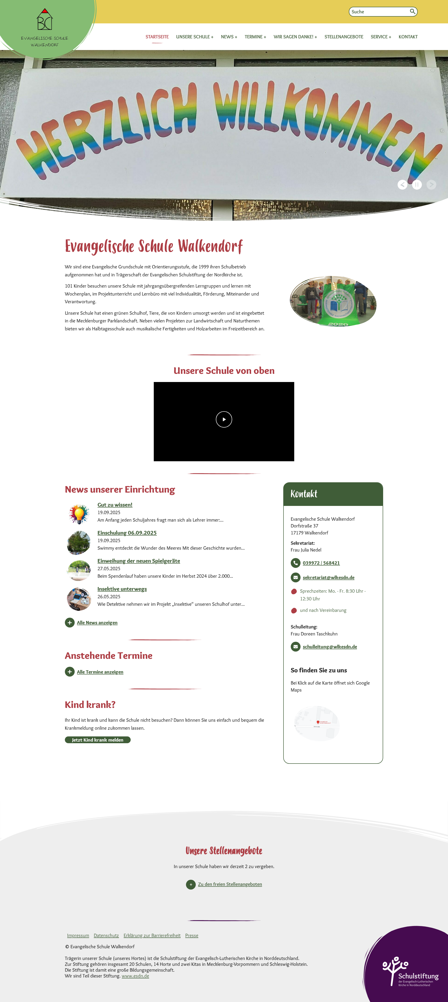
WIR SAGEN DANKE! (294, 37)
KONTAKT (408, 37)
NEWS (228, 37)
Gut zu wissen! (115, 504)
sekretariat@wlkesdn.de (328, 577)
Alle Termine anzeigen (100, 672)
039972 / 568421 (321, 563)
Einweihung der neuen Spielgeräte (139, 560)
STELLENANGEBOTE (344, 37)
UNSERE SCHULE (193, 37)
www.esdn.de (135, 976)
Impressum (78, 935)
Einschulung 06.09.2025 (127, 532)
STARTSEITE (157, 37)
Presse (191, 935)
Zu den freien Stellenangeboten (230, 884)
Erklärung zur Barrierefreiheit (152, 935)
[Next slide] (431, 185)
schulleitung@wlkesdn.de (330, 646)
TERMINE (254, 37)
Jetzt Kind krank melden (97, 740)
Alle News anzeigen (97, 622)
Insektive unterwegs (122, 588)
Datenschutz (106, 935)
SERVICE (380, 37)
